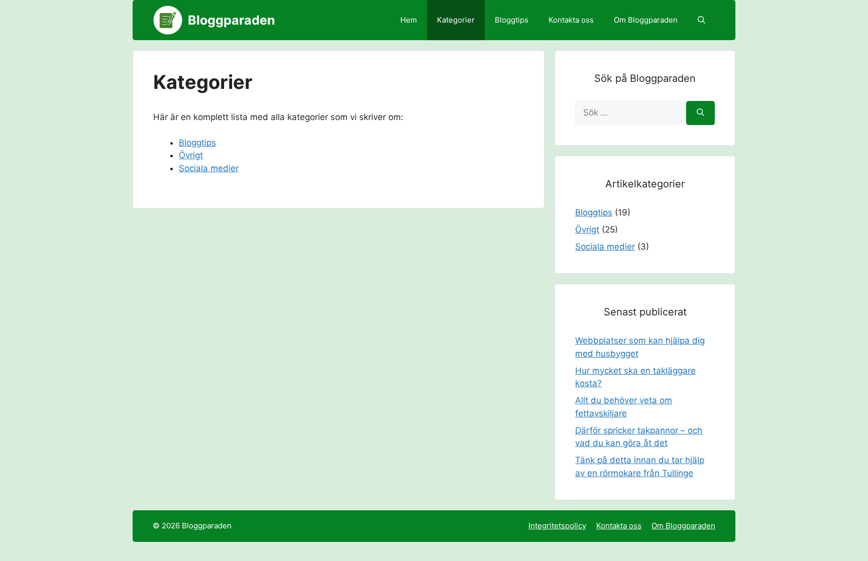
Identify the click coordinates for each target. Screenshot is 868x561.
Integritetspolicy (557, 525)
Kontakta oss (571, 20)
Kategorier (456, 20)
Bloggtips (511, 20)
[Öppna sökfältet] (701, 20)
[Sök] (700, 113)
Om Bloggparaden (646, 20)
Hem (408, 20)
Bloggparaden (231, 20)
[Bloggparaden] (168, 20)
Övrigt (191, 155)
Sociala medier (209, 168)
